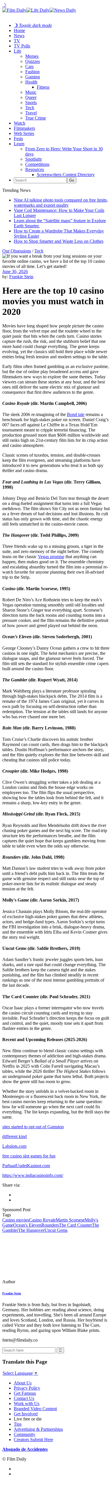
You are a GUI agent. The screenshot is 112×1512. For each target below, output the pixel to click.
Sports (31, 102)
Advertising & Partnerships (38, 1429)
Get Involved (26, 1413)
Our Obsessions (16, 250)
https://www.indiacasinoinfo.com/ (32, 1175)
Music (30, 92)
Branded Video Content (35, 1408)
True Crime (35, 118)
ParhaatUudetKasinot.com (26, 1165)
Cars (29, 66)
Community (24, 1434)
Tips (18, 1424)
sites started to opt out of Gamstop (33, 1126)
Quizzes (32, 61)
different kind (14, 1136)
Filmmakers (24, 128)
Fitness (43, 87)
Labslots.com (14, 1146)
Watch (19, 123)
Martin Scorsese (70, 1219)
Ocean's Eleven (27, 1225)
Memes (31, 56)
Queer (30, 97)
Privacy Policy (27, 1388)
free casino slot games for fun (28, 1155)
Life (17, 51)
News (19, 35)
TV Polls (22, 45)
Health (31, 81)
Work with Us (26, 1403)
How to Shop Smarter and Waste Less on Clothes (58, 241)
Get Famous (25, 1393)
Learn (19, 143)
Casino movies (15, 1219)
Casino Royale (42, 1219)
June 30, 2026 (15, 271)
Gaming (32, 76)
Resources (34, 169)
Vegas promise (51, 556)
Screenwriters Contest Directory (66, 174)
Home (19, 30)
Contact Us (24, 1398)
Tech (29, 107)
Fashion (32, 71)
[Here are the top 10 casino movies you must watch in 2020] (41, 1281)
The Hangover (31, 1230)
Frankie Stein (21, 276)
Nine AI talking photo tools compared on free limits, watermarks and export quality (61, 203)
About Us (23, 1382)
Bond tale (75, 414)
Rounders (50, 1225)
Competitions (37, 164)
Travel (31, 112)
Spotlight (33, 159)
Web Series (24, 133)
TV (17, 40)
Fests (18, 138)
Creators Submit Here (33, 1439)
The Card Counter (75, 1225)
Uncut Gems (56, 1230)
